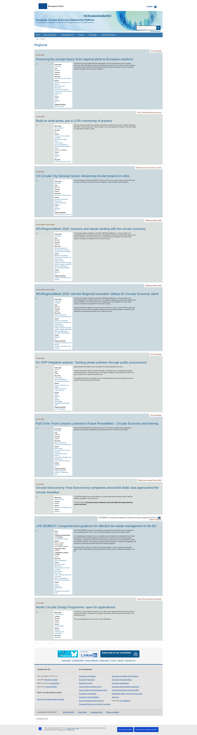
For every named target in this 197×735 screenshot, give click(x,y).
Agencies (115, 697)
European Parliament (87, 680)
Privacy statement (91, 660)
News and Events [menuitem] (49, 35)
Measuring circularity (61, 139)
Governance (58, 93)
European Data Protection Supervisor (125, 687)
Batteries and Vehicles (61, 255)
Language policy (96, 712)
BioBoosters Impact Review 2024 (149, 480)
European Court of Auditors (89, 697)
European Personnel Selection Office (125, 690)
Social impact (59, 143)
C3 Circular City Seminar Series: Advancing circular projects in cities (82, 176)
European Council (85, 683)
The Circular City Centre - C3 (63, 214)
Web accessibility (112, 712)
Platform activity (59, 499)
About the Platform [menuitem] (108, 35)
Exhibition (57, 303)
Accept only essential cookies (146, 729)
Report (56, 533)
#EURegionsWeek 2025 (153, 220)
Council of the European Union (90, 687)
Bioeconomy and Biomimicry (63, 507)
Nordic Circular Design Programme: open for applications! (75, 607)
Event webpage (156, 51)
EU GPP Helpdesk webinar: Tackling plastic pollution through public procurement (91, 362)
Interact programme (60, 470)
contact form (54, 683)
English (57, 556)
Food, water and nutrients (62, 461)
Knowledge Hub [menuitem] (67, 35)
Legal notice (66, 660)
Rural (56, 398)
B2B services (59, 448)
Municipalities (59, 401)
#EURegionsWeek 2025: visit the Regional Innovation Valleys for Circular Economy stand (97, 294)
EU (55, 102)
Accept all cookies (125, 729)
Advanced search (155, 31)
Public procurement (60, 203)
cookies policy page (72, 728)
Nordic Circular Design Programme (149, 599)
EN (159, 517)
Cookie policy (104, 660)
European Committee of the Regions (125, 676)
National (57, 399)
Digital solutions (59, 261)
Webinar (57, 369)
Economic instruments (61, 89)
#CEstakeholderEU (97, 16)
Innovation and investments (63, 78)
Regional (43, 39)
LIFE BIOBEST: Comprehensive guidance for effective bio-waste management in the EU (96, 526)
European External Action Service (91, 701)
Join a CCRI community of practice (149, 112)
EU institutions (125, 701)
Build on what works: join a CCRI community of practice (74, 120)
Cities (56, 99)
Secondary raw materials (62, 250)
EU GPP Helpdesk (60, 409)
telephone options (51, 680)
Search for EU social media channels (50, 699)
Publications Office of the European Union (127, 694)
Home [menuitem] (38, 35)
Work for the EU (68, 712)
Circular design (59, 626)
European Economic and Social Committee (95, 704)
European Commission (87, 676)
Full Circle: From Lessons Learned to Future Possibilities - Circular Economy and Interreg (97, 423)
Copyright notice (78, 660)
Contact (113, 660)
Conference (58, 66)
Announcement (59, 128)
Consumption (58, 377)
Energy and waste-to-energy (63, 91)
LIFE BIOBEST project (61, 539)
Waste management (60, 248)
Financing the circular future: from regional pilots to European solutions (84, 59)
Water (56, 94)
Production (58, 637)
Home (37, 39)
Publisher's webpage (155, 519)
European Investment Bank (122, 680)
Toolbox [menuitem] (81, 35)
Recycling (57, 573)
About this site (130, 660)
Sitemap (121, 660)
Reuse (56, 141)
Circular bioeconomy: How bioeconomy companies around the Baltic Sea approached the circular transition (97, 490)
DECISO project (59, 106)
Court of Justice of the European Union (93, 690)
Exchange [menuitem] (93, 35)
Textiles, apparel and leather (63, 264)
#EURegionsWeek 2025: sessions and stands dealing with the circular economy (91, 228)
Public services (59, 390)
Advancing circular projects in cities (148, 167)
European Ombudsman (120, 683)
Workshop (58, 183)
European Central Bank (87, 694)
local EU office (51, 687)
